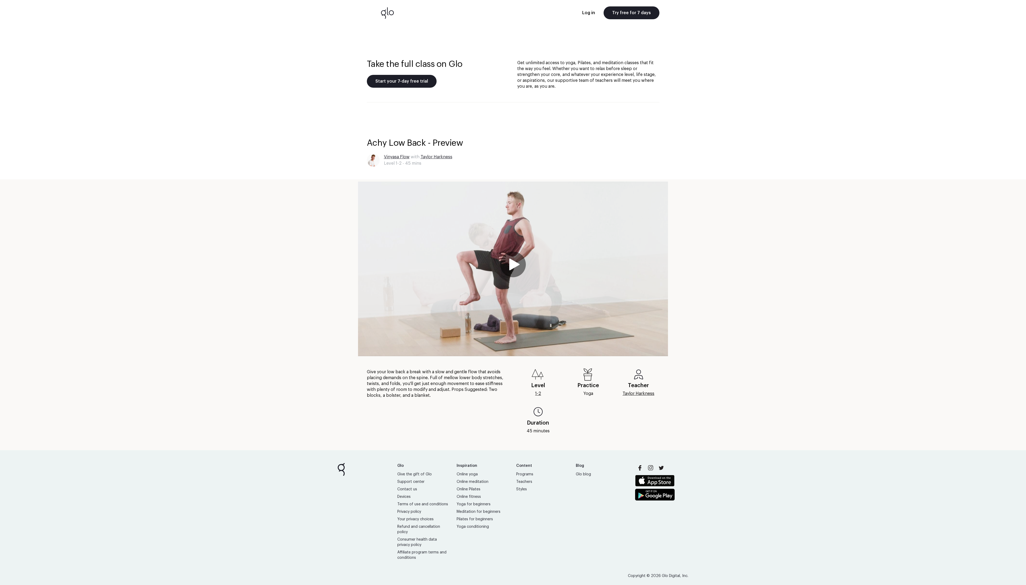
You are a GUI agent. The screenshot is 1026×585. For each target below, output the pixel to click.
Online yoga (467, 474)
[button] (513, 269)
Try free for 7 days (631, 13)
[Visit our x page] (661, 468)
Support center (411, 482)
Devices (404, 497)
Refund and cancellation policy (418, 529)
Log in (588, 13)
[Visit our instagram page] (650, 468)
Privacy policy (409, 512)
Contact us (407, 489)
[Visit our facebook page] (640, 468)
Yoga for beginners (474, 504)
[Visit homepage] (387, 12)
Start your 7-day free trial (401, 81)
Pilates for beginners (475, 519)
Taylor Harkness (436, 157)
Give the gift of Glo (414, 474)
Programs (524, 474)
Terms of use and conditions (422, 504)
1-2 (538, 393)
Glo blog (583, 474)
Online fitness (469, 497)
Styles (521, 489)
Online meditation (472, 482)
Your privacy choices (415, 519)
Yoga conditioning (473, 527)
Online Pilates (468, 489)
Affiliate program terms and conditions (421, 555)
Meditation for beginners (478, 512)
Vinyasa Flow (397, 157)
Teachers (524, 482)
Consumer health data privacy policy (417, 542)
